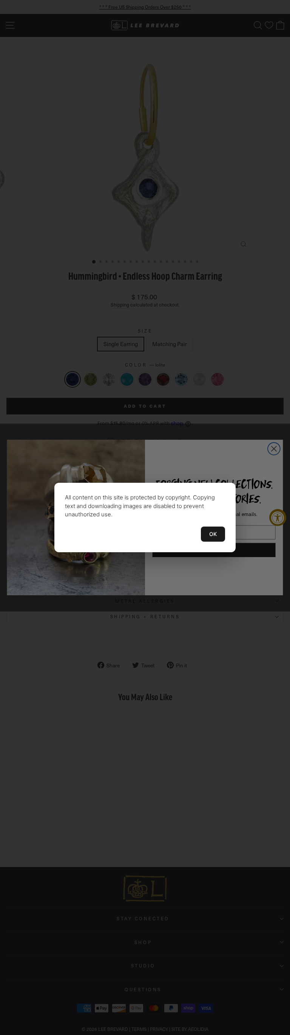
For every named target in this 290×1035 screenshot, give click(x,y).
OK (213, 534)
